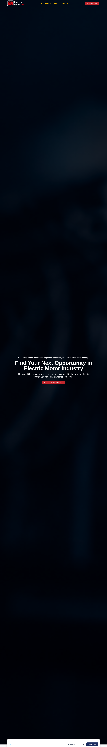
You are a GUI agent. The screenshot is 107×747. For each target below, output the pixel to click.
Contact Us (64, 3)
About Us (48, 3)
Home (40, 3)
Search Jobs (92, 744)
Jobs (55, 3)
